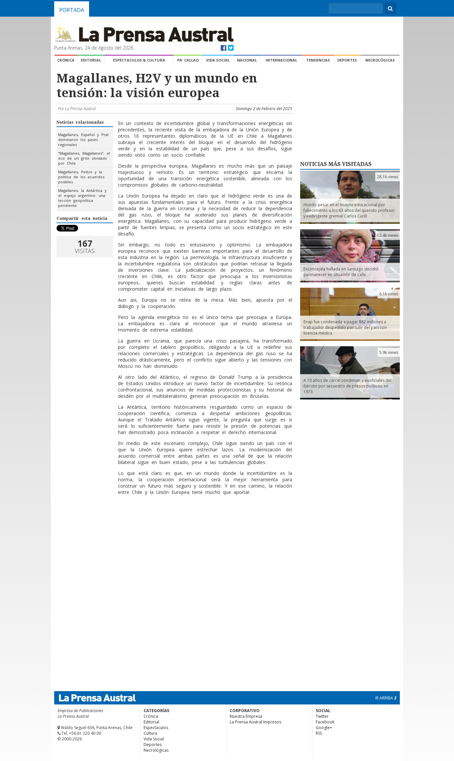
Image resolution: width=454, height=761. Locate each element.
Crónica (65, 60)
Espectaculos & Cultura (139, 60)
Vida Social (218, 60)
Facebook (325, 722)
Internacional (281, 60)
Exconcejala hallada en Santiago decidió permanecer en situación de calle (341, 271)
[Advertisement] (174, 522)
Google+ (324, 727)
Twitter (322, 716)
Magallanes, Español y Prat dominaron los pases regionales (83, 139)
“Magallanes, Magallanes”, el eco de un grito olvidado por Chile (84, 158)
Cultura (150, 733)
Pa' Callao (188, 60)
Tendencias (318, 60)
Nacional (247, 60)
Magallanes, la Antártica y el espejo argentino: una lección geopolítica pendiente (82, 198)
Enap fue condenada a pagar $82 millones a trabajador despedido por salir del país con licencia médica (345, 327)
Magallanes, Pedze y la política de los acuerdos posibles (81, 176)
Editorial (91, 60)
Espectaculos (156, 727)
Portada (71, 10)
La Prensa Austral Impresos (255, 722)
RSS (319, 733)
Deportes (347, 60)
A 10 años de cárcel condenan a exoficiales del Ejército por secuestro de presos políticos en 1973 (347, 386)
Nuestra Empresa (246, 716)
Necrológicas (380, 60)
